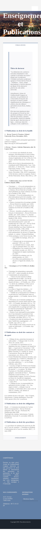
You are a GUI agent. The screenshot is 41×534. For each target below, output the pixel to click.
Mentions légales (28, 499)
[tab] (20, 45)
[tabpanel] (20, 241)
